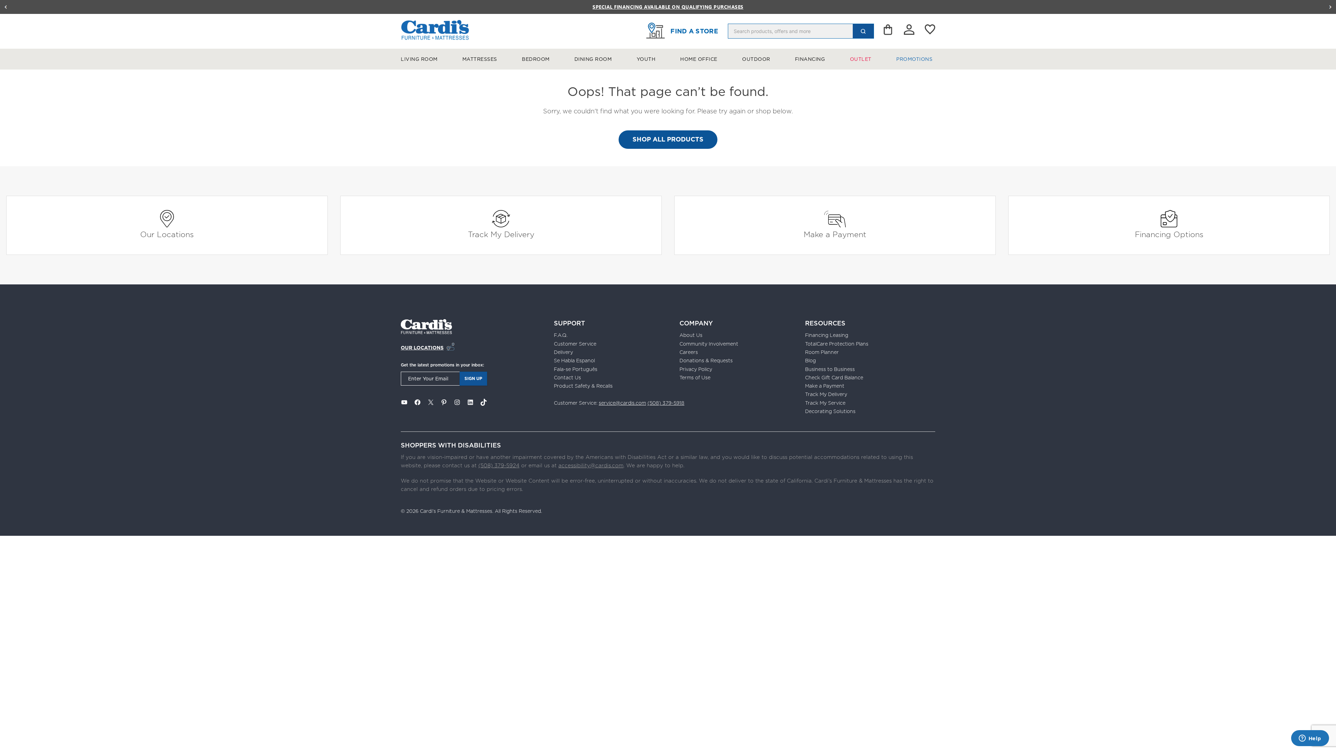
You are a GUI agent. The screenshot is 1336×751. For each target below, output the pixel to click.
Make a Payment (835, 234)
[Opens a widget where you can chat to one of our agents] (1310, 739)
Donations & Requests (706, 360)
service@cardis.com (622, 402)
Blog (810, 360)
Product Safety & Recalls (583, 385)
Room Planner (822, 352)
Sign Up (473, 378)
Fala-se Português (575, 369)
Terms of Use (694, 377)
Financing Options (1169, 234)
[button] (5, 7)
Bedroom (536, 59)
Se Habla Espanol (574, 360)
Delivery (563, 352)
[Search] (863, 31)
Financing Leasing (826, 335)
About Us (690, 335)
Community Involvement (708, 343)
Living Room (419, 59)
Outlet (861, 59)
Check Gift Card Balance (834, 377)
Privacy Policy (695, 369)
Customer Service (575, 343)
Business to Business (830, 369)
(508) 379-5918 (665, 402)
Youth (646, 59)
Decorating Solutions (830, 411)
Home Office (698, 59)
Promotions (914, 59)
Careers (688, 352)
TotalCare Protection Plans (836, 343)
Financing (810, 59)
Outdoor (756, 59)
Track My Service (825, 402)
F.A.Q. (560, 335)
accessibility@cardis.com (590, 465)
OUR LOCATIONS (422, 347)
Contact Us (567, 377)
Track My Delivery (501, 234)
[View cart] (888, 31)
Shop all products (668, 139)
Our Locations (167, 234)
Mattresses (479, 59)
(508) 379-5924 (498, 465)
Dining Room (593, 59)
